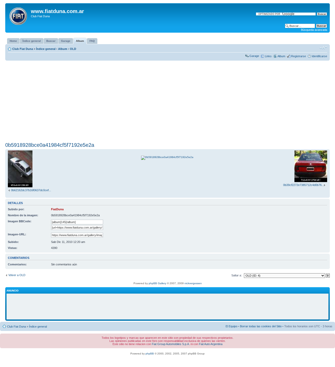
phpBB (150, 353)
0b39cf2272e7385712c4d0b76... (303, 185)
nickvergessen (193, 283)
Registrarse (298, 56)
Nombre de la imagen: (23, 215)
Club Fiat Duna (22, 48)
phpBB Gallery (157, 283)
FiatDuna (57, 209)
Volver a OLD (16, 275)
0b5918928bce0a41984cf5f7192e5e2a (49, 145)
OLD (73, 48)
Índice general (45, 48)
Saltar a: (236, 275)
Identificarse (319, 56)
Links (268, 56)
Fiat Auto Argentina (210, 344)
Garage (254, 55)
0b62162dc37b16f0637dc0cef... (31, 190)
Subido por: (16, 209)
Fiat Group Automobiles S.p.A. (171, 344)
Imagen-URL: (17, 234)
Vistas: (12, 247)
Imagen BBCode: (19, 221)
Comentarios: (17, 264)
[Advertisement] (167, 101)
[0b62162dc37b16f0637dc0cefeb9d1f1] (20, 186)
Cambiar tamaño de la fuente (323, 47)
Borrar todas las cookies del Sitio (261, 326)
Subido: (13, 241)
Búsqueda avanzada (314, 29)
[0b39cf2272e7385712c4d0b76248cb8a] (310, 181)
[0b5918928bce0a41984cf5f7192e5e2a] (167, 157)
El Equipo (231, 326)
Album (62, 48)
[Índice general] (19, 15)
